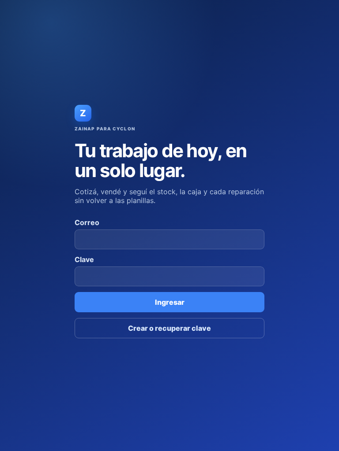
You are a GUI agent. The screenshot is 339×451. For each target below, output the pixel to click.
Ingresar (170, 302)
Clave (84, 259)
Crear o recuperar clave (169, 328)
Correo (87, 222)
